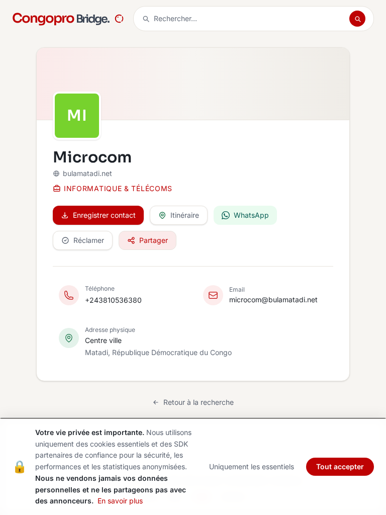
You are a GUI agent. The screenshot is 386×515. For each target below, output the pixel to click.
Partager (153, 240)
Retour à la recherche (198, 402)
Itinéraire (184, 215)
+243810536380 (113, 300)
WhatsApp (251, 215)
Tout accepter (340, 466)
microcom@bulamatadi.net (273, 299)
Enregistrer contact (104, 215)
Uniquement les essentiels (251, 466)
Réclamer (88, 240)
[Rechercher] (357, 19)
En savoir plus (120, 500)
